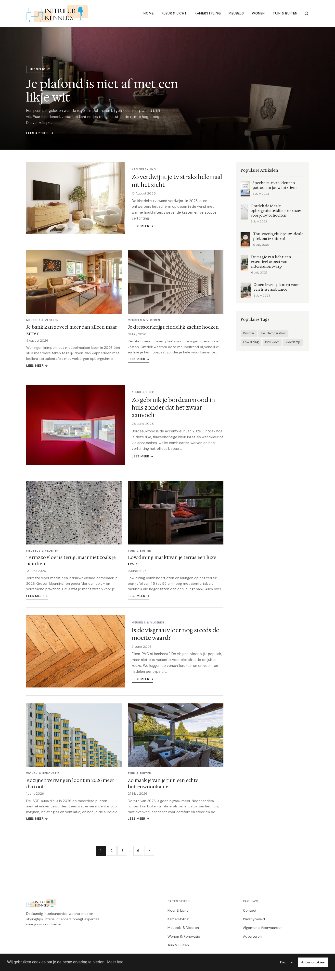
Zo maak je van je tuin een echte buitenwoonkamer (163, 783)
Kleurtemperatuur (273, 333)
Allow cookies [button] (313, 962)
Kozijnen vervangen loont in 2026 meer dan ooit (70, 783)
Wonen (258, 13)
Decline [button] (286, 962)
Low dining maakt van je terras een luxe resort (172, 560)
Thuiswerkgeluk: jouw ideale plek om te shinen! (278, 236)
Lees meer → (142, 226)
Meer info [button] (115, 962)
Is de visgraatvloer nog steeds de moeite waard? (175, 634)
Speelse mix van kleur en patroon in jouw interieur (275, 185)
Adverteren (252, 936)
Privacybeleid (254, 919)
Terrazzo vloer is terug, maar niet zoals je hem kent (71, 560)
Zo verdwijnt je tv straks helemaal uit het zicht (177, 181)
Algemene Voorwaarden (263, 927)
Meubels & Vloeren (183, 927)
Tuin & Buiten (285, 13)
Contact (250, 910)
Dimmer (248, 333)
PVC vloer (272, 342)
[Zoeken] (306, 13)
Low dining (251, 342)
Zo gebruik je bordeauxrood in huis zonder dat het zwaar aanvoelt (173, 407)
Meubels (236, 13)
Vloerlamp (292, 342)
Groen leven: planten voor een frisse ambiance (276, 287)
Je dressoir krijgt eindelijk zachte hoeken (173, 327)
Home (148, 13)
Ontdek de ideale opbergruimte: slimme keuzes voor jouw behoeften (276, 211)
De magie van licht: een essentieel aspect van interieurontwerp (271, 262)
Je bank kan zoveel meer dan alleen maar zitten (71, 330)
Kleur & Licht (174, 13)
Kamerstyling (208, 13)
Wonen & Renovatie (184, 936)
